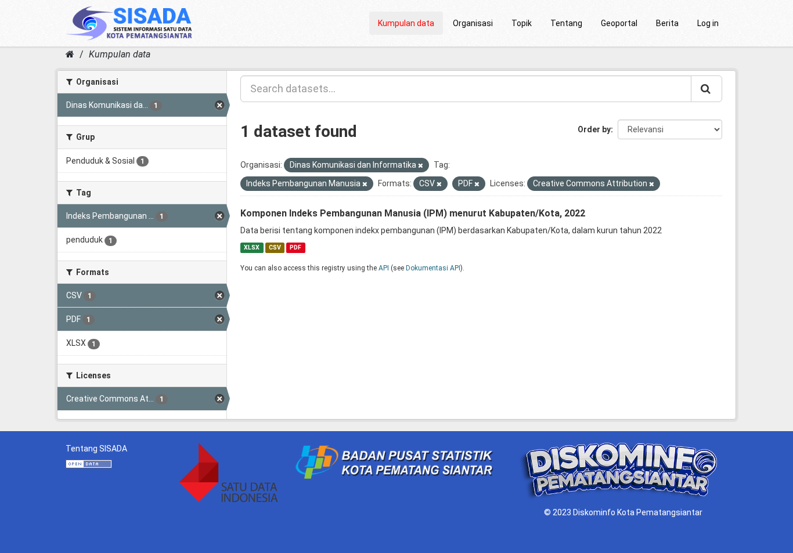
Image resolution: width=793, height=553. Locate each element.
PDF (295, 247)
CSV (275, 247)
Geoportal (619, 23)
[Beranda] (70, 54)
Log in (708, 23)
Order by (594, 129)
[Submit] (706, 88)
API (384, 268)
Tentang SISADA (96, 448)
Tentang (566, 23)
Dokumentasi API (433, 268)
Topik (521, 23)
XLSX (251, 247)
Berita (667, 23)
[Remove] (420, 165)
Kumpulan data (406, 23)
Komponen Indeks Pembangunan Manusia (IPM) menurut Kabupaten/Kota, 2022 (412, 213)
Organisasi (473, 23)
